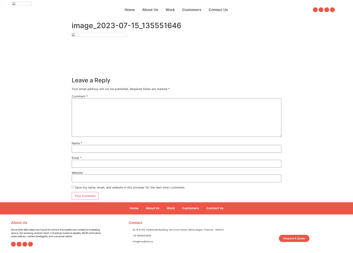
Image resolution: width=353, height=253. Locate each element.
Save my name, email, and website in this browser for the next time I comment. (130, 187)
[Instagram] (321, 9)
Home (130, 10)
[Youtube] (332, 9)
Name (77, 143)
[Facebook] (326, 9)
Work (170, 10)
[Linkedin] (315, 9)
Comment (80, 96)
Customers (191, 10)
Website (77, 172)
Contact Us (218, 10)
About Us (150, 10)
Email (77, 157)
